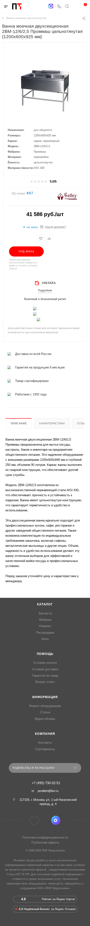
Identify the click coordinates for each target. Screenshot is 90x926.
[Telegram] (42, 6)
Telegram (34, 820)
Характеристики (52, 423)
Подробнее (45, 290)
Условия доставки (45, 669)
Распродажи (45, 632)
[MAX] (51, 6)
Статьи (45, 712)
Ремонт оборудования (45, 706)
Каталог (45, 604)
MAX (55, 820)
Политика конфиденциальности (45, 837)
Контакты (45, 742)
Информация (45, 697)
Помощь (45, 654)
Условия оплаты (45, 662)
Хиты (45, 639)
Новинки (45, 626)
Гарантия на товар (45, 675)
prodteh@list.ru (48, 791)
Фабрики (45, 619)
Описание (19, 423)
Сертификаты (45, 749)
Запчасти (45, 613)
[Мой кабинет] (75, 6)
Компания (45, 733)
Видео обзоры (45, 718)
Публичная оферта (45, 842)
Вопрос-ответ (45, 682)
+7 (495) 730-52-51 (46, 783)
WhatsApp (45, 820)
